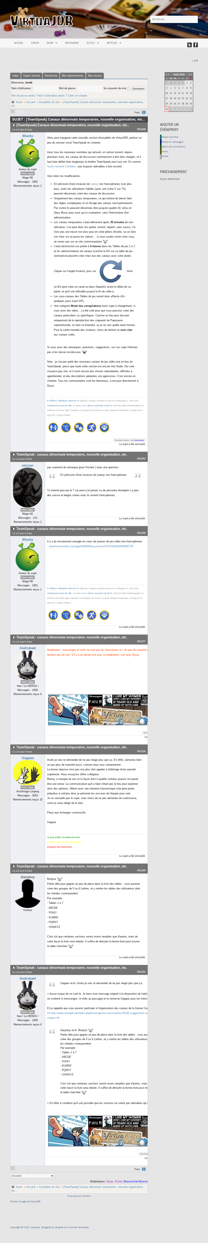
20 (179, 98)
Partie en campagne (172, 142)
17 (167, 98)
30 (191, 103)
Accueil (18, 43)
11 (171, 93)
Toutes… (165, 156)
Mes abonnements (72, 75)
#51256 (141, 533)
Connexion (177, 9)
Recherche (51, 75)
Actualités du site (49, 102)
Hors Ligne (27, 173)
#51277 (141, 641)
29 (187, 103)
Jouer (50, 43)
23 (191, 98)
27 (179, 103)
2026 (181, 74)
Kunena (86, 1196)
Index (15, 75)
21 (183, 98)
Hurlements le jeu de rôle (59, 405)
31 (167, 109)
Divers (164, 151)
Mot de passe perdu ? (24, 95)
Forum (35, 43)
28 (183, 103)
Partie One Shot (169, 137)
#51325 (141, 870)
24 (167, 103)
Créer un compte (77, 95)
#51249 (141, 129)
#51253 (141, 458)
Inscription (191, 9)
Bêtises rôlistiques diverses (63, 400)
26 (175, 103)
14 (183, 93)
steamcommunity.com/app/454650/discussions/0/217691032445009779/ (91, 546)
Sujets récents (31, 75)
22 (187, 98)
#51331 (141, 971)
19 (175, 98)
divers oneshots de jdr (99, 405)
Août (176, 74)
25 (171, 103)
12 (175, 93)
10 (167, 93)
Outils (91, 43)
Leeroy (94, 183)
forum (19, 102)
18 (171, 98)
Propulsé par (75, 1196)
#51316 (141, 751)
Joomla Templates (79, 1227)
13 (179, 93)
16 (191, 93)
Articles (112, 43)
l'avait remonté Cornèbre (61, 166)
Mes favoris (95, 75)
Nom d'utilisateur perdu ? (52, 95)
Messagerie (72, 43)
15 (187, 93)
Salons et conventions (173, 146)
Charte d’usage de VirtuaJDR (25, 1201)
